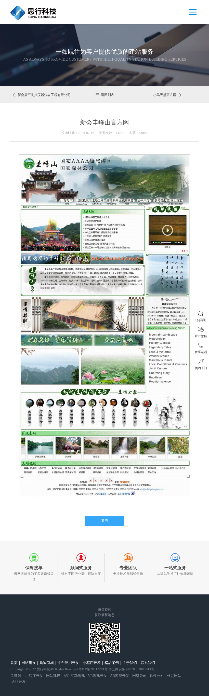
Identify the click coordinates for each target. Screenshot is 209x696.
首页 (14, 663)
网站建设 (28, 663)
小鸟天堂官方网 (164, 95)
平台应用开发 (68, 663)
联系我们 (148, 663)
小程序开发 (92, 663)
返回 (104, 521)
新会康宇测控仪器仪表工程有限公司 (44, 95)
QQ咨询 (200, 320)
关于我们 (130, 663)
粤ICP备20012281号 (93, 669)
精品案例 (111, 663)
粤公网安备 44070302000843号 (131, 669)
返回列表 (107, 95)
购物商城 (47, 663)
